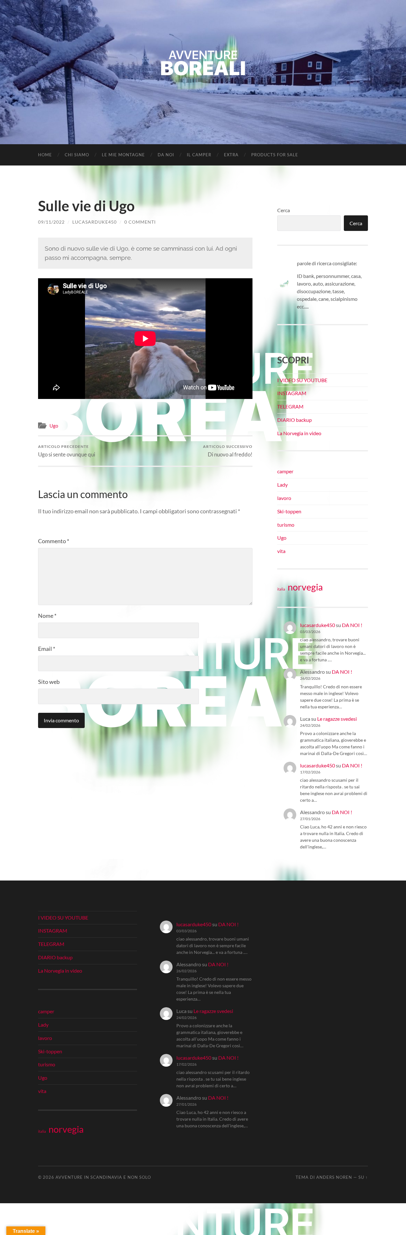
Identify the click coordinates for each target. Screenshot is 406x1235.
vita (281, 551)
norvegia (305, 587)
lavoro (284, 498)
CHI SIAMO (77, 154)
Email (46, 648)
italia (281, 589)
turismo (285, 525)
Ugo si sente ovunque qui (66, 451)
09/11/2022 (51, 222)
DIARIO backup (294, 420)
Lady (282, 485)
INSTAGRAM (291, 393)
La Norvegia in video (299, 433)
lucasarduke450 (94, 222)
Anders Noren (334, 1177)
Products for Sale (274, 154)
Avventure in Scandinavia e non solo (103, 1177)
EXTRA (231, 154)
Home (45, 154)
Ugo (53, 426)
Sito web (49, 681)
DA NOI (166, 154)
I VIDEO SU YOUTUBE (302, 380)
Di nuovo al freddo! (227, 451)
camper (285, 471)
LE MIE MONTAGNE (123, 154)
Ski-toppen (289, 511)
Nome (47, 615)
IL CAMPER (199, 154)
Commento (53, 540)
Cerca (283, 210)
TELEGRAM (290, 406)
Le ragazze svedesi (337, 719)
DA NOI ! (352, 625)
